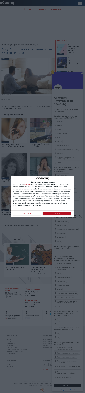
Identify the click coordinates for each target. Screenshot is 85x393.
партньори (27, 184)
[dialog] (42, 196)
